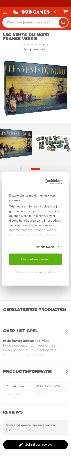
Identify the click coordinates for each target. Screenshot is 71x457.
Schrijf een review (36, 49)
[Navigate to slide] (35, 169)
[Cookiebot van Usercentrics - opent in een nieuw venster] (47, 181)
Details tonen (45, 246)
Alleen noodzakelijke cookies (35, 272)
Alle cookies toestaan (35, 259)
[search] (63, 22)
